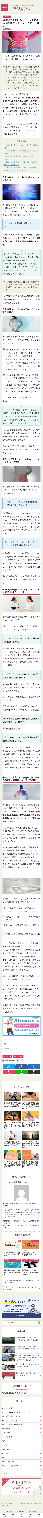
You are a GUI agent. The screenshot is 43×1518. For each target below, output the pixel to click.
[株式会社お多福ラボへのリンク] (21, 1316)
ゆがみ (20, 1060)
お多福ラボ (11, 992)
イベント (5, 1470)
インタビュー (7, 1453)
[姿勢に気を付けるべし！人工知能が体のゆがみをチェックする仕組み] (26, 733)
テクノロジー (7, 1056)
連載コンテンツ (8, 1461)
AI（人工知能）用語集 (10, 1466)
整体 (5, 1060)
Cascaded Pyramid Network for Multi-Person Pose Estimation (18, 1046)
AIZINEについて (21, 1511)
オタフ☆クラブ (8, 1408)
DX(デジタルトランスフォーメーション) (17, 1412)
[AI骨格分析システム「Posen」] (22, 1034)
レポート (5, 1457)
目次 (18, 141)
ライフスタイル (18, 1056)
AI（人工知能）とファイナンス (13, 1420)
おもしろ (5, 1449)
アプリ (4, 1445)
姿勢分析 (12, 1060)
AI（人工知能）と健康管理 (12, 1424)
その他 (4, 1474)
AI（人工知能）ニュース (11, 1416)
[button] (39, 1322)
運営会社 (10, 1511)
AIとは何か (6, 1429)
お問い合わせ (32, 1511)
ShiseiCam (5, 1048)
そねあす (30, 1182)
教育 (4, 1441)
